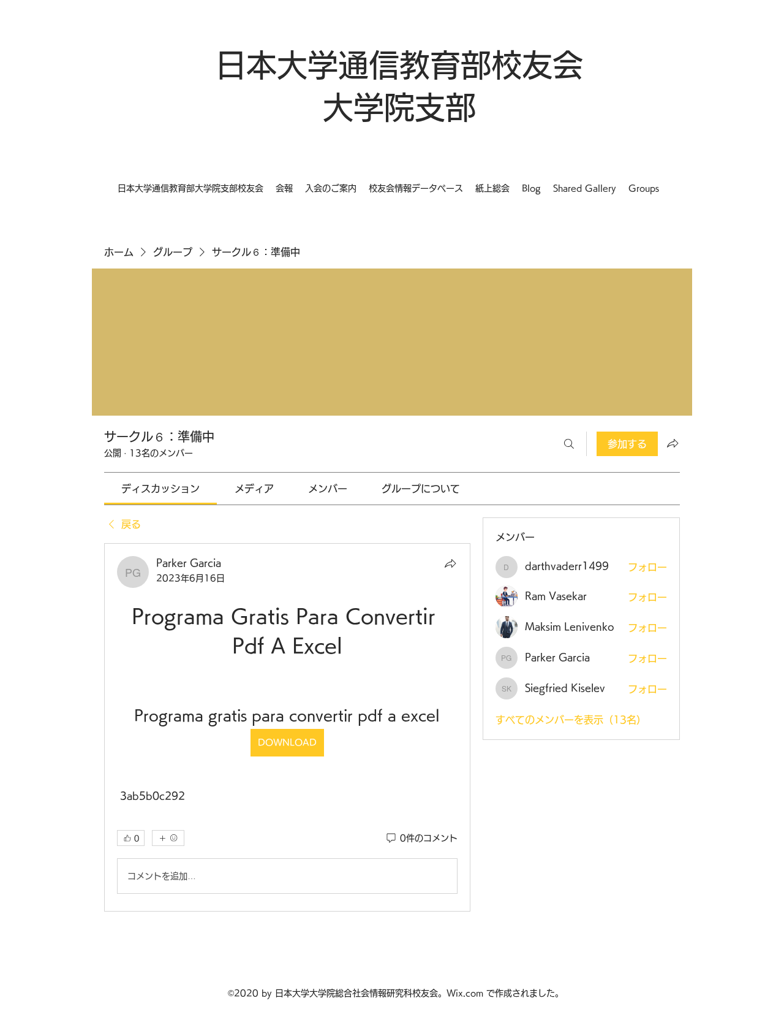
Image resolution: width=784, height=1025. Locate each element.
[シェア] (450, 563)
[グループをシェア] (672, 443)
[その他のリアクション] (168, 838)
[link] (160, 488)
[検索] (569, 444)
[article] (287, 727)
